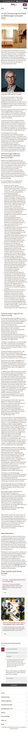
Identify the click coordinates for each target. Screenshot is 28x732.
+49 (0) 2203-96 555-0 (9, 1)
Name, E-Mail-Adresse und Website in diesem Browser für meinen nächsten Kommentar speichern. (16, 672)
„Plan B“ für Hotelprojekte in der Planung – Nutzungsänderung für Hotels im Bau (13, 623)
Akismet (9, 665)
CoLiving (16, 565)
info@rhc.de (21, 1)
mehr (5, 592)
